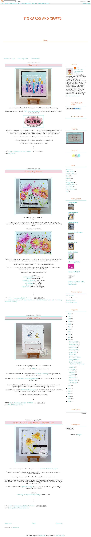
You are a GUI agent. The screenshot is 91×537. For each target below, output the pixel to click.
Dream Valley (29, 285)
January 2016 (73, 383)
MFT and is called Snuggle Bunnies (28, 379)
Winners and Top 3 (9, 59)
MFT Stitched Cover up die (28, 390)
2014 (69, 389)
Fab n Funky (42, 300)
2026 (69, 314)
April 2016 (72, 375)
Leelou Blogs (86, 3)
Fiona (77, 68)
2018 (69, 335)
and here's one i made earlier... (76, 282)
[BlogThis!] (37, 151)
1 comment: (29, 151)
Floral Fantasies (72, 284)
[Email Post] (33, 151)
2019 (69, 332)
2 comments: (30, 403)
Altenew (68, 169)
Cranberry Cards (72, 242)
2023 (69, 322)
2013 (69, 391)
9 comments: (31, 506)
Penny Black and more (51, 300)
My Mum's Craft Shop (42, 374)
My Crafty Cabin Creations (75, 232)
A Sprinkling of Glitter (74, 262)
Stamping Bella (70, 185)
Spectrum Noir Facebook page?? (48, 469)
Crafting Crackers (73, 252)
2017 (69, 337)
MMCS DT (13, 153)
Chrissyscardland (72, 203)
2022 (69, 324)
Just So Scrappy (60, 535)
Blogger (79, 435)
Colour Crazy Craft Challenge (19, 300)
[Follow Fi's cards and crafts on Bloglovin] (73, 110)
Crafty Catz (29, 282)
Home (33, 523)
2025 (69, 316)
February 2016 (73, 380)
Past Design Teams (23, 59)
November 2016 (73, 345)
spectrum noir (19, 405)
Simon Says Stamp (71, 302)
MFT (9, 153)
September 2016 (74, 350)
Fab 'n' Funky (29, 284)
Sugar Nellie (69, 187)
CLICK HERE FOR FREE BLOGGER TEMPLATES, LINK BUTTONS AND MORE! (25, 3)
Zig (16, 301)
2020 (69, 329)
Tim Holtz (12, 301)
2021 (69, 327)
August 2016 (73, 352)
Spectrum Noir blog (27, 487)
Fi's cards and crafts (43, 18)
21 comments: (29, 298)
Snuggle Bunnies (33, 318)
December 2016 (73, 342)
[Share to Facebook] (41, 151)
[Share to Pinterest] (42, 151)
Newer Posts (8, 523)
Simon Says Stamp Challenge (15, 508)
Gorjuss (68, 178)
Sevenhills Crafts (70, 300)
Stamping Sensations (29, 277)
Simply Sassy (69, 183)
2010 (69, 399)
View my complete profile (73, 96)
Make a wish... (33, 65)
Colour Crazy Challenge (29, 280)
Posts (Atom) (15, 527)
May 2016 (72, 372)
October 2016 (73, 347)
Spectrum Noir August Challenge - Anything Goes (33, 423)
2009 (69, 402)
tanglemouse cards (73, 212)
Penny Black (25, 287)
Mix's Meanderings (73, 222)
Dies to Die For (70, 296)
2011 (69, 396)
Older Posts (59, 523)
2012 (69, 394)
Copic (67, 176)
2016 (69, 340)
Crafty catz (29, 300)
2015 (69, 386)
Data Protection (35, 59)
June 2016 (72, 370)
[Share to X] (39, 151)
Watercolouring (70, 189)
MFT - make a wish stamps (32, 111)
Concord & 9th (70, 174)
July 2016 (72, 367)
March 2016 (72, 378)
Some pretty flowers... (33, 172)
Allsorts (29, 279)
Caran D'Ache (69, 172)
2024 (69, 319)
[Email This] (36, 151)
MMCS (34, 369)
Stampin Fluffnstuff (73, 272)
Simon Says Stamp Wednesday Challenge (28, 495)
